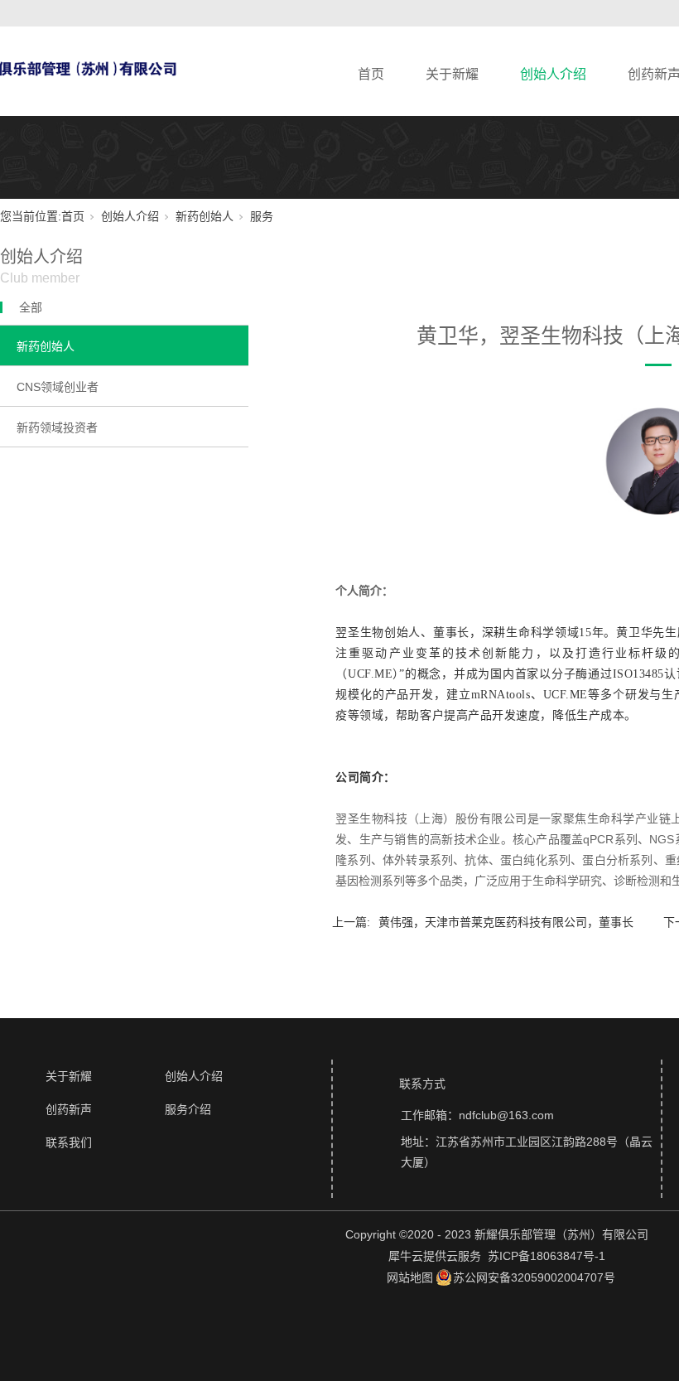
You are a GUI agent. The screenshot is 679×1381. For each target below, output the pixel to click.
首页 (371, 74)
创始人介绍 (553, 74)
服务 (261, 216)
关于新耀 (452, 74)
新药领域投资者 (57, 427)
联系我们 (69, 1142)
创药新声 (69, 1109)
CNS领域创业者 (58, 387)
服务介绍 (188, 1109)
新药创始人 (205, 216)
